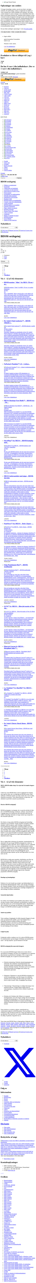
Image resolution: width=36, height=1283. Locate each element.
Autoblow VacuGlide (9, 1215)
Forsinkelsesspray (8, 1189)
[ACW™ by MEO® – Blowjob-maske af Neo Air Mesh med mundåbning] (19, 613)
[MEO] (4, 176)
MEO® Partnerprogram (10, 1281)
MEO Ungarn (7, 1205)
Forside (6, 161)
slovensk (18, 1026)
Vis (1, 249)
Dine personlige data (9, 1132)
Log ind (3, 82)
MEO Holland (8, 1198)
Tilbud (5, 167)
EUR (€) (6, 86)
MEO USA (7, 1206)
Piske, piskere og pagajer (10, 208)
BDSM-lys (7, 1249)
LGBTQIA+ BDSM (9, 1185)
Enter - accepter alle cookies (19, 32)
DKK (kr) (6, 100)
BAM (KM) (7, 91)
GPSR (5, 1183)
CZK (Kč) (7, 99)
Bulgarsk (3, 1023)
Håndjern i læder (8, 1236)
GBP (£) (6, 102)
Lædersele (6, 214)
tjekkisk (32, 1026)
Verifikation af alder (9, 1274)
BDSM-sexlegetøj (9, 209)
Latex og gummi (8, 212)
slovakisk (13, 1026)
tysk (2, 1027)
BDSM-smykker (8, 217)
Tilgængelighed (8, 1182)
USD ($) (6, 88)
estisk (21, 1023)
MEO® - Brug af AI (9, 1279)
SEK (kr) (6, 111)
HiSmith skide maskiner (10, 196)
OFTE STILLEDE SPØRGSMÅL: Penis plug (16, 1265)
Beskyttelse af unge (9, 1158)
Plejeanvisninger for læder (11, 1262)
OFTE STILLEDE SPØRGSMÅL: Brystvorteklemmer (18, 1267)
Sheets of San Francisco (10, 220)
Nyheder (6, 164)
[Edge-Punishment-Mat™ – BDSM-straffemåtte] (17, 570)
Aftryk (6, 1109)
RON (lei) (6, 108)
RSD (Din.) (7, 109)
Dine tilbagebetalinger (10, 1129)
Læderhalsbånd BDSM (10, 1233)
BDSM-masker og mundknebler (12, 200)
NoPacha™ (7, 1218)
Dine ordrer (7, 1127)
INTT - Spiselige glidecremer (12, 1255)
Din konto (5, 1124)
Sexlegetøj (7, 186)
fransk (28, 1023)
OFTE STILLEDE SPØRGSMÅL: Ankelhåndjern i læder (19, 1258)
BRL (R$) (6, 92)
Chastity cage (7, 1239)
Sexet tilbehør (7, 218)
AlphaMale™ (7, 1220)
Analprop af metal (9, 1227)
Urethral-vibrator (8, 1241)
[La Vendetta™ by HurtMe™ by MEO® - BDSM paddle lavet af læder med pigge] (19, 694)
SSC (5, 1188)
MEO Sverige (7, 1201)
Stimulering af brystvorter (10, 197)
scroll (2, 1173)
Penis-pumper (7, 193)
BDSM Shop (7, 1097)
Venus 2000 (7, 1270)
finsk (24, 1023)
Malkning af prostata (9, 1243)
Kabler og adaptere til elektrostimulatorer (15, 1273)
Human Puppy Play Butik (11, 211)
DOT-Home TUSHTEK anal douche (14, 1252)
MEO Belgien (7, 1203)
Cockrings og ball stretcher (11, 189)
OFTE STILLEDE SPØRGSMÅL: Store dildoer (17, 1268)
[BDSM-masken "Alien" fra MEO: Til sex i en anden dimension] (19, 289)
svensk (28, 1026)
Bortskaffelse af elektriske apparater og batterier (16, 1118)
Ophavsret (6, 1108)
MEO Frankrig (8, 1194)
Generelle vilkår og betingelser (12, 1102)
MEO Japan (7, 1209)
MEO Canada (7, 1208)
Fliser (5, 257)
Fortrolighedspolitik (9, 1115)
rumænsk (3, 1026)
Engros (6, 169)
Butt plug (6, 1226)
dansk (12, 1023)
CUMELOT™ (8, 1221)
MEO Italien (7, 1195)
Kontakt (3, 173)
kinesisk (8, 1023)
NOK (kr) (6, 105)
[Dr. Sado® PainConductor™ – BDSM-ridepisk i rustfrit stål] (19, 327)
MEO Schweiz (8, 1192)
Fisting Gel (7, 1223)
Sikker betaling (8, 1103)
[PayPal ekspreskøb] (16, 52)
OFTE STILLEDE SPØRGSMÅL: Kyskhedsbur (17, 1264)
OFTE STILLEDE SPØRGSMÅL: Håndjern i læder (18, 1256)
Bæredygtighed (8, 1180)
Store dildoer (7, 1212)
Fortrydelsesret (8, 1105)
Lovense (6, 1250)
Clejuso (6, 1246)
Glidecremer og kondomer (11, 188)
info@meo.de (11, 1170)
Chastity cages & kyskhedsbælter (13, 202)
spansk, (24, 1026)
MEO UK (6, 1200)
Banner (6, 1099)
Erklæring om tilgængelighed (11, 1111)
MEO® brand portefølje (10, 1278)
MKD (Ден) (7, 103)
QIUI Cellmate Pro (9, 1238)
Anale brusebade (8, 203)
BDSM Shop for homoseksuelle (12, 1244)
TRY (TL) (6, 112)
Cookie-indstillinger (9, 1117)
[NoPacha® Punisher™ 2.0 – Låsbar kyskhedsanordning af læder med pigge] (19, 368)
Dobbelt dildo (7, 1235)
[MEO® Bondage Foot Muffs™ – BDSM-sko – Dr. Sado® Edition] (19, 407)
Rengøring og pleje (9, 1276)
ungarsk (7, 1027)
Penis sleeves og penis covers (12, 191)
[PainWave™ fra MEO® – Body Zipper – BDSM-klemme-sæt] (19, 528)
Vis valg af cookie (5, 32)
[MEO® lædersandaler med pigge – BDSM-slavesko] (18, 481)
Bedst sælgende (8, 165)
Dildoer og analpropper (10, 185)
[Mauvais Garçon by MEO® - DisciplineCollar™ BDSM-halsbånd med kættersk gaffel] (19, 653)
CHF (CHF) (7, 96)
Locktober (6, 1211)
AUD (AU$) (7, 89)
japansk (8, 1024)
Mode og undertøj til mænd (11, 215)
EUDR (6, 1271)
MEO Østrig (7, 1191)
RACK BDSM (8, 1186)
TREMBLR (7, 1230)
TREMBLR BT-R (9, 1217)
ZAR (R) (6, 114)
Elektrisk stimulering (9, 206)
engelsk (17, 1023)
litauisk (16, 1024)
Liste (5, 258)
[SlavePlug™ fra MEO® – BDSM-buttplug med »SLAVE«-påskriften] (19, 447)
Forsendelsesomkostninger (11, 1114)
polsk (27, 1024)
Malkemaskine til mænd (10, 1214)
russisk (8, 1026)
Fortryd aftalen (8, 170)
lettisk (11, 1024)
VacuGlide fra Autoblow (10, 1253)
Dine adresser (7, 1130)
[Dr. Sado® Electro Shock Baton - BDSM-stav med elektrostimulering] (19, 730)
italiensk (3, 1024)
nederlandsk (22, 1024)
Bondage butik (8, 199)
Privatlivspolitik (28, 29)
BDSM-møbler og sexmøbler (11, 205)
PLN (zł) (6, 106)
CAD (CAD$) (8, 94)
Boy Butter (7, 1229)
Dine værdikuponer (9, 1133)
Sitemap (6, 1120)
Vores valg (7, 162)
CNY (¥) (6, 97)
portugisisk (32, 1024)
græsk (31, 1023)
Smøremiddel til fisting (10, 1224)
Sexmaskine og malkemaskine (12, 194)
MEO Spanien (8, 1197)
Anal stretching (8, 1247)
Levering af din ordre (9, 1106)
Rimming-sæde (8, 1232)
